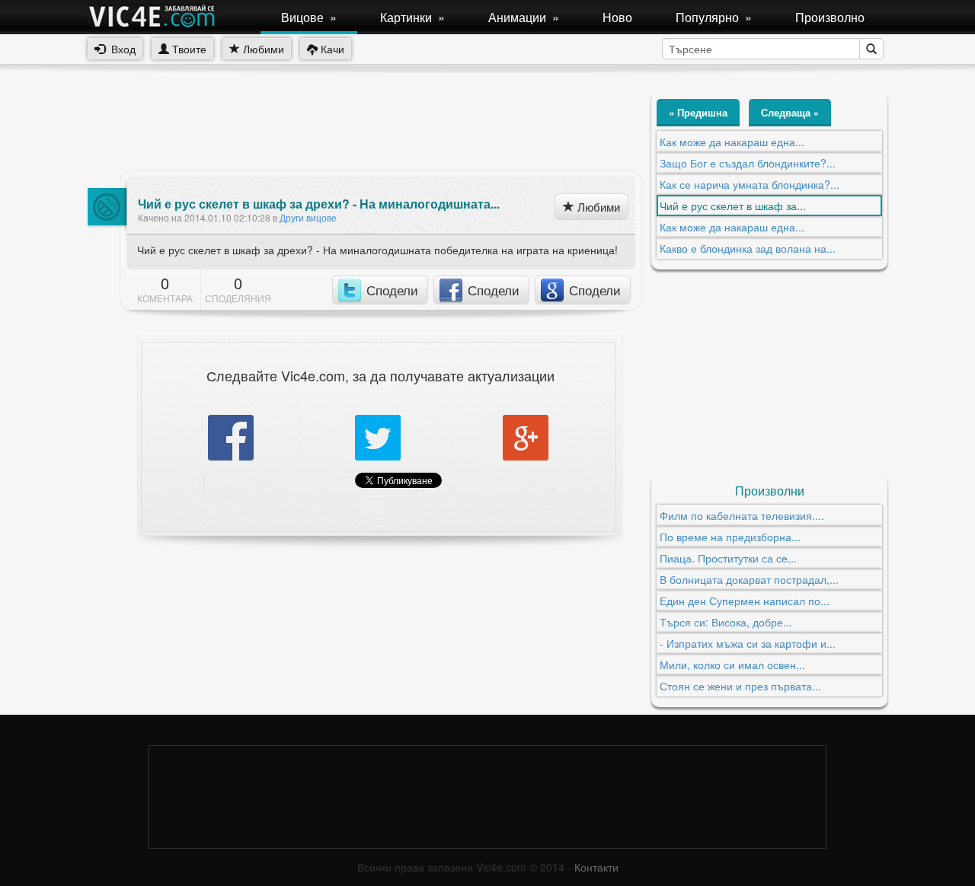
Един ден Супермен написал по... (745, 600)
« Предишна (698, 112)
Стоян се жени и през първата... (740, 685)
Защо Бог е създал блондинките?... (748, 163)
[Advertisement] (365, 125)
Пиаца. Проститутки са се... (728, 558)
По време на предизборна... (730, 536)
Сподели (392, 289)
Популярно (714, 17)
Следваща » (790, 112)
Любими (262, 48)
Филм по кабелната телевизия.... (742, 515)
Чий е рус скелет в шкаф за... (733, 205)
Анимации (523, 17)
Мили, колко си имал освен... (732, 664)
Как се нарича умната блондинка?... (749, 184)
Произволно (830, 17)
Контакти (596, 867)
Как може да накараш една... (732, 141)
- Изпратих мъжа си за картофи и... (748, 643)
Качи (331, 48)
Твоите (187, 48)
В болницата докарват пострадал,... (749, 579)
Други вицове (308, 217)
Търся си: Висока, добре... (726, 621)
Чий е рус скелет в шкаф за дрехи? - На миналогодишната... (319, 204)
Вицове (309, 17)
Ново (617, 17)
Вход (120, 48)
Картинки (412, 17)
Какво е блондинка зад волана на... (748, 248)
